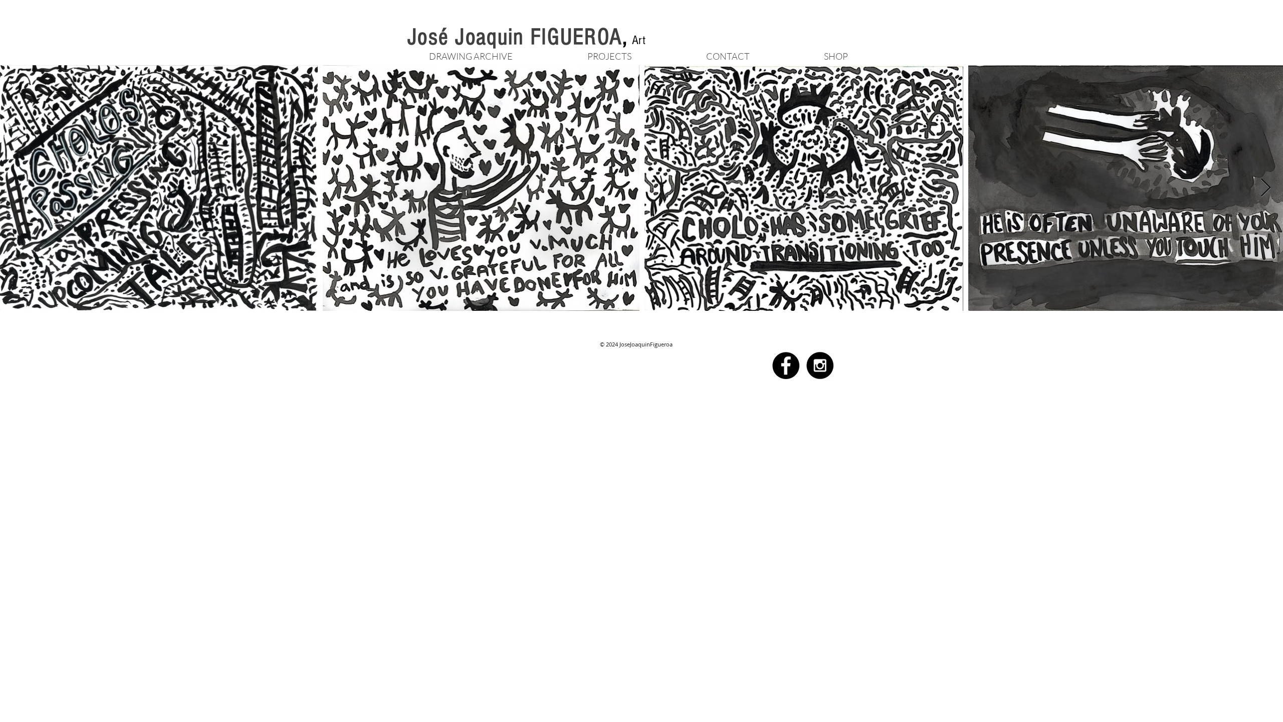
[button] (609, 55)
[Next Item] (1265, 188)
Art (639, 40)
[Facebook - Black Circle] (785, 365)
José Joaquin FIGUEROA (514, 37)
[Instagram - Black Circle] (819, 365)
